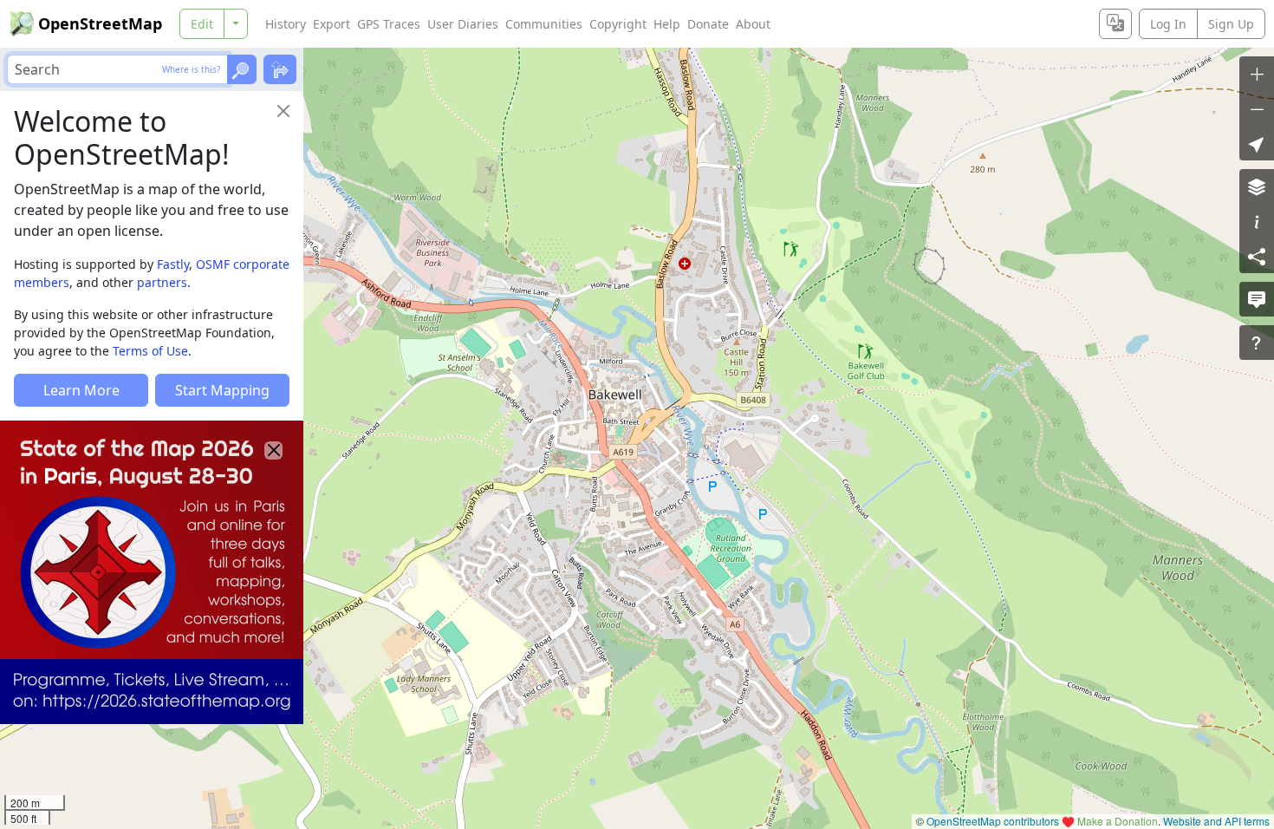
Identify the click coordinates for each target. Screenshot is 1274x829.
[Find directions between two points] (279, 69)
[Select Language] (1115, 24)
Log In (1168, 24)
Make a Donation (1117, 820)
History (285, 24)
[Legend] (1256, 221)
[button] (1256, 143)
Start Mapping (222, 390)
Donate (708, 24)
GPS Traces (388, 24)
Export (331, 24)
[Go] (242, 69)
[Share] (1256, 255)
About (753, 24)
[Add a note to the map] (1256, 299)
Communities (543, 24)
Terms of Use (150, 351)
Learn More (81, 390)
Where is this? (191, 69)
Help (666, 24)
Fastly (173, 264)
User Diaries (462, 24)
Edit (202, 24)
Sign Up (1231, 24)
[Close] (283, 111)
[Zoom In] (1256, 73)
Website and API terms (1216, 820)
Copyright (618, 24)
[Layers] (1256, 186)
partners (162, 282)
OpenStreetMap (100, 23)
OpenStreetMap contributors (992, 820)
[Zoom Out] (1256, 108)
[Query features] (1256, 342)
